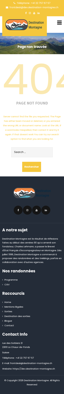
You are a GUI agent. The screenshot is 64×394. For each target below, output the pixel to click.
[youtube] (34, 13)
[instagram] (30, 13)
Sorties (8, 311)
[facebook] (26, 13)
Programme (11, 279)
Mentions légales (13, 306)
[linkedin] (39, 13)
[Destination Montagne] (25, 24)
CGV (7, 284)
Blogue (8, 320)
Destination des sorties (17, 316)
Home (7, 302)
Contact (9, 325)
